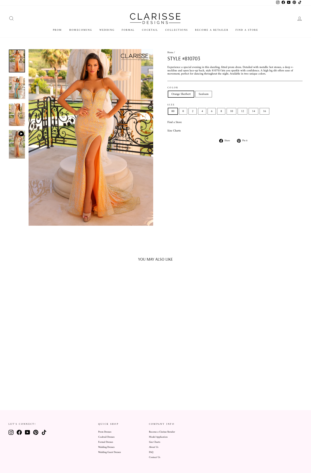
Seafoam (204, 94)
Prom (57, 30)
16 (264, 111)
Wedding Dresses (106, 447)
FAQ (151, 452)
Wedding (107, 30)
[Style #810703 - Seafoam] (46, 385)
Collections (176, 30)
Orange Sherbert (181, 94)
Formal (128, 30)
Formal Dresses (105, 442)
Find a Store (246, 30)
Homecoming (80, 30)
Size (171, 105)
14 (253, 111)
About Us (153, 447)
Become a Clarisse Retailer (162, 432)
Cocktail (150, 30)
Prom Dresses (104, 432)
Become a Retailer (211, 30)
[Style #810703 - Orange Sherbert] (41, 385)
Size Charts (174, 130)
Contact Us (154, 457)
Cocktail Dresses (106, 437)
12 (242, 111)
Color (173, 87)
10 (231, 111)
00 (172, 111)
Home (170, 52)
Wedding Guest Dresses (109, 452)
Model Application (158, 437)
